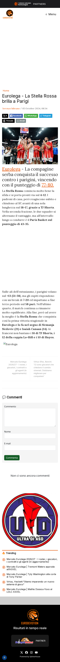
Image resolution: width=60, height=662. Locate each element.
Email (22, 121)
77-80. (48, 185)
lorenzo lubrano (11, 108)
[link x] (21, 652)
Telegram (47, 116)
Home (6, 90)
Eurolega (11, 169)
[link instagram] (31, 652)
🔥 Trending (9, 553)
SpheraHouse (35, 657)
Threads (9, 121)
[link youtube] (36, 652)
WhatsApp (32, 116)
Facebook (17, 116)
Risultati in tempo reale (30, 628)
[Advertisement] (30, 54)
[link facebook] (26, 652)
